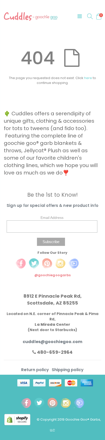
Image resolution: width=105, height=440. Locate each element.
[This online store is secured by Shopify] (20, 419)
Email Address (52, 218)
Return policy (35, 370)
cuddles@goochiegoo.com (52, 342)
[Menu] (79, 16)
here (88, 78)
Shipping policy (68, 370)
